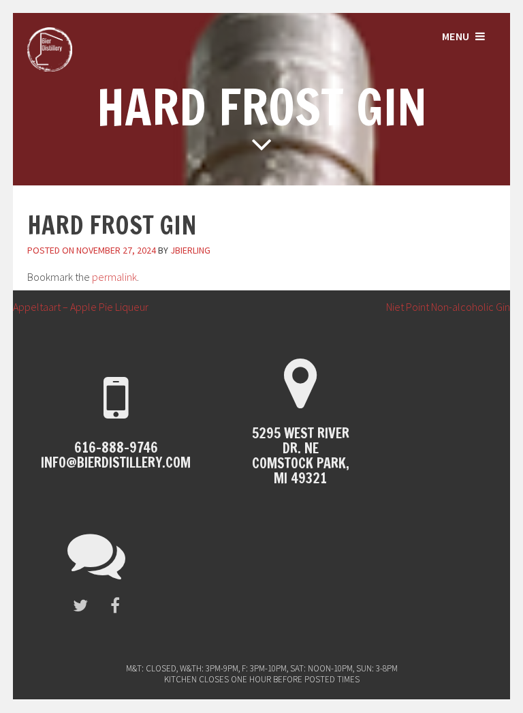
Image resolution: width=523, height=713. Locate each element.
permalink (114, 277)
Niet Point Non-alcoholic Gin (454, 307)
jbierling (190, 250)
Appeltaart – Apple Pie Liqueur (74, 307)
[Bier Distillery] (49, 67)
